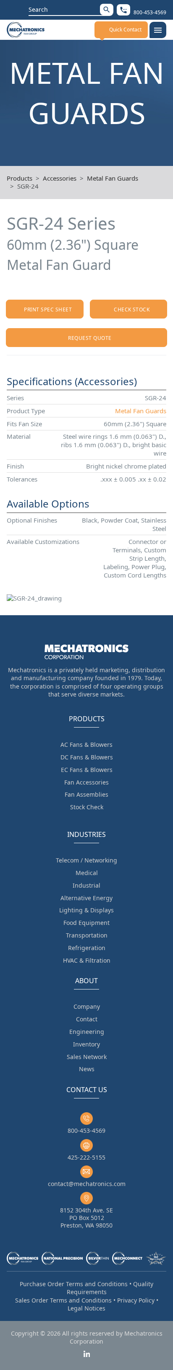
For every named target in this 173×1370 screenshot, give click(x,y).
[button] (106, 9)
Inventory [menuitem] (86, 1044)
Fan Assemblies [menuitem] (86, 794)
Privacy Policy (136, 1300)
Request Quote (89, 338)
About (86, 980)
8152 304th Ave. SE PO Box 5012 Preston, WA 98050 (86, 1217)
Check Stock (131, 309)
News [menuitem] (86, 1069)
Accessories (59, 178)
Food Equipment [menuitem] (86, 923)
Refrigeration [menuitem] (86, 948)
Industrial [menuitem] (86, 885)
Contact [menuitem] (86, 1019)
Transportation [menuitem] (86, 935)
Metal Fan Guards (112, 178)
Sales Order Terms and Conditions (63, 1300)
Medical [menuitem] (87, 873)
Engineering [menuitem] (86, 1032)
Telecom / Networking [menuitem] (86, 860)
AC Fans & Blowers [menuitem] (86, 744)
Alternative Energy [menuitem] (86, 898)
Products (19, 178)
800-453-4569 (86, 1130)
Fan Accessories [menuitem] (86, 782)
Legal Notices (86, 1308)
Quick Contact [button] (125, 29)
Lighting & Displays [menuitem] (86, 910)
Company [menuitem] (86, 1006)
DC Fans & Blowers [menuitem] (86, 757)
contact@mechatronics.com (87, 1184)
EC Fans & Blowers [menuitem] (87, 770)
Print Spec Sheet (48, 309)
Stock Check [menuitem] (86, 807)
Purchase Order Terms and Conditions (74, 1284)
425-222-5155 (86, 1157)
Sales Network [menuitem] (87, 1057)
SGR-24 (28, 186)
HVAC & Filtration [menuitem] (86, 960)
